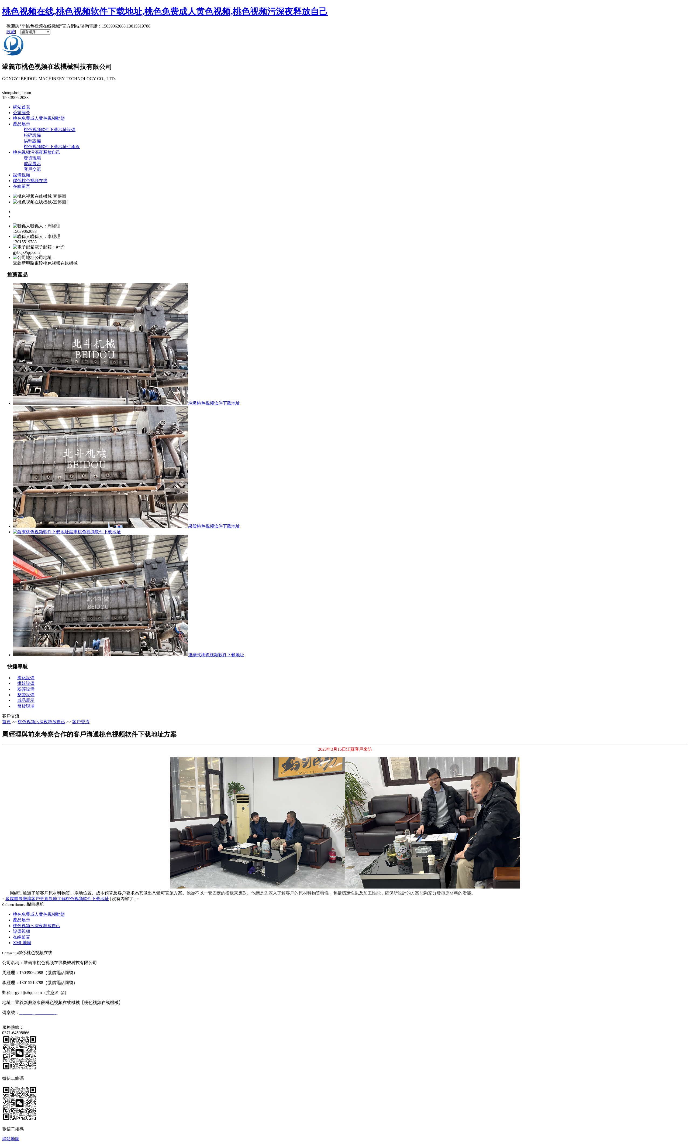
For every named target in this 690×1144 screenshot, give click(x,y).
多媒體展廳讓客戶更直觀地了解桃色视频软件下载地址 (57, 898)
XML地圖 (22, 942)
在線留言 (21, 186)
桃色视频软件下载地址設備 (49, 129)
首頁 (6, 721)
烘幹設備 (32, 141)
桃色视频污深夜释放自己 (36, 152)
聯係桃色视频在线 (30, 180)
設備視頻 (21, 175)
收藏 (10, 31)
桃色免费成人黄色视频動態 (39, 118)
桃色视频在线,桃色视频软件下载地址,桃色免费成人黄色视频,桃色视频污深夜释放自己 (165, 11)
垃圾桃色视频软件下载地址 (214, 403)
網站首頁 (21, 107)
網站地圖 (10, 1138)
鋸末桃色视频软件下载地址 (95, 532)
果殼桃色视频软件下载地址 (214, 526)
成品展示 (32, 163)
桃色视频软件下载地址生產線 (52, 146)
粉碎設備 (32, 135)
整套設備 (25, 694)
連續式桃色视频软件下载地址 (216, 655)
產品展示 (21, 124)
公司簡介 (21, 112)
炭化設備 (25, 677)
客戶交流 (32, 169)
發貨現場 (32, 158)
